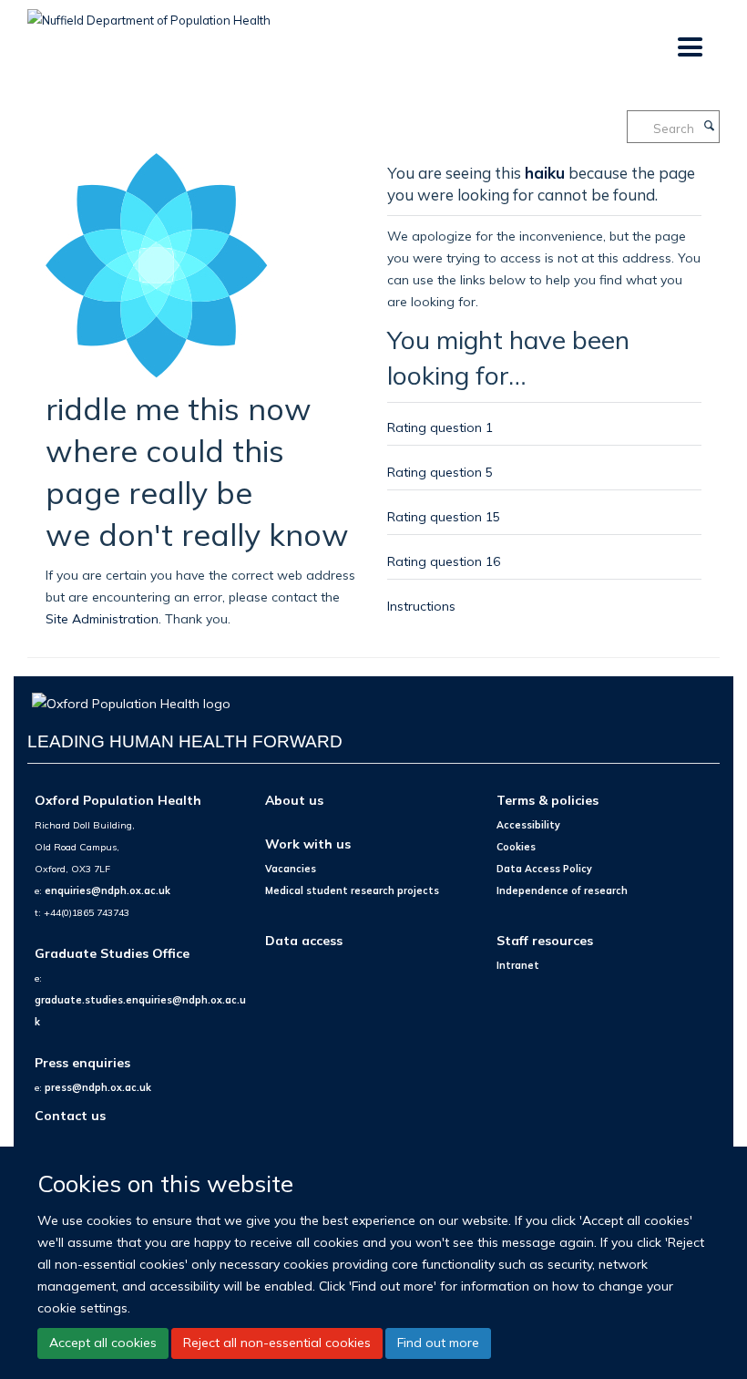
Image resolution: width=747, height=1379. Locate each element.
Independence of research (562, 890)
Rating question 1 (440, 427)
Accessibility (528, 824)
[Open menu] (689, 47)
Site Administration (102, 618)
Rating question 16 (443, 561)
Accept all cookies (103, 1342)
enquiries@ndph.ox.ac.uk (107, 890)
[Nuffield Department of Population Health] (149, 13)
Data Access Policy (544, 868)
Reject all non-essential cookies (277, 1342)
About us (294, 800)
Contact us (70, 1115)
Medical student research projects (352, 890)
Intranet (517, 965)
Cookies (516, 846)
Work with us (308, 843)
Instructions (421, 605)
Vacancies (290, 868)
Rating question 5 (440, 471)
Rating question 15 (443, 516)
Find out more (438, 1342)
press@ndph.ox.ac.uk (98, 1087)
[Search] (709, 127)
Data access (304, 940)
